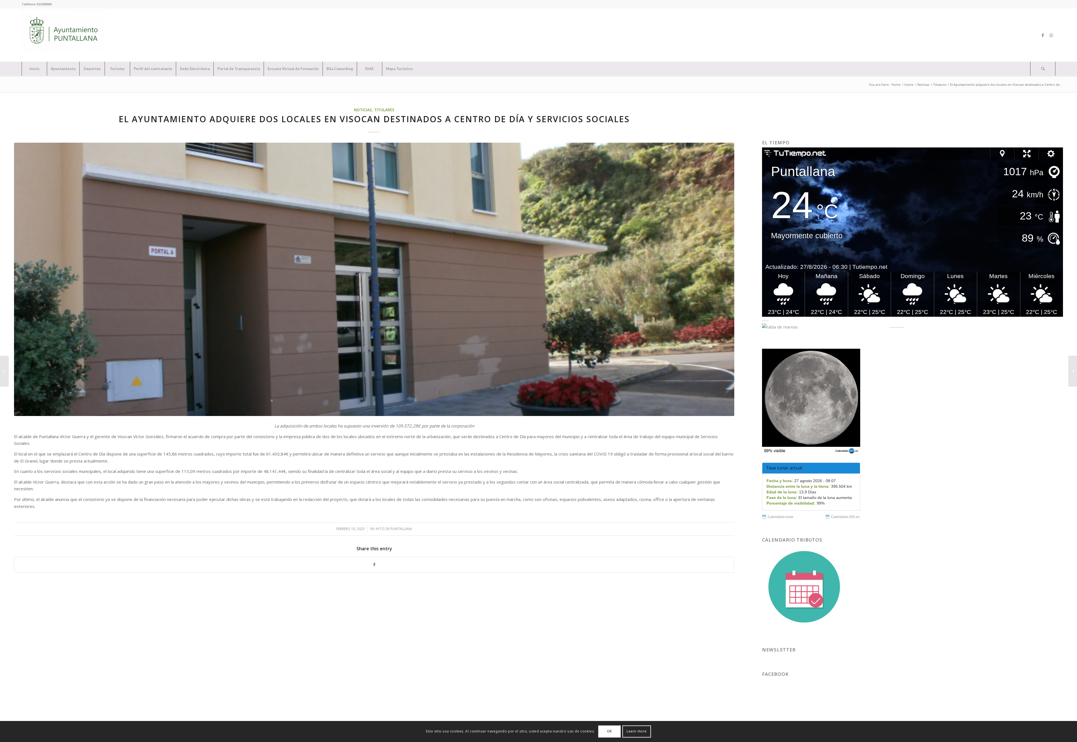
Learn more (637, 731)
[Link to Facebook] (1043, 35)
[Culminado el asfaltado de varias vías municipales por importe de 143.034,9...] (4, 371)
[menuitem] (34, 69)
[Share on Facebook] (374, 564)
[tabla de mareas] (825, 327)
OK (609, 731)
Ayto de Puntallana (394, 528)
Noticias (363, 109)
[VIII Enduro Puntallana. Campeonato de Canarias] (1072, 371)
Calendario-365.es (845, 517)
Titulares (384, 109)
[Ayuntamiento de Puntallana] (64, 35)
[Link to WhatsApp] (1051, 35)
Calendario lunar (780, 517)
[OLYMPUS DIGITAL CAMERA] (374, 279)
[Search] (1042, 69)
